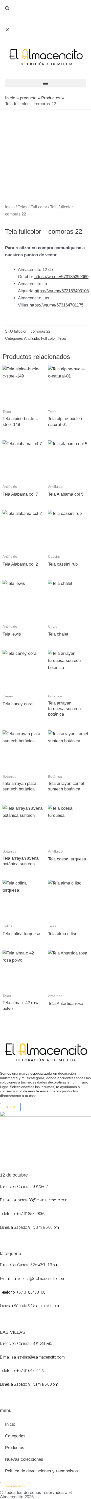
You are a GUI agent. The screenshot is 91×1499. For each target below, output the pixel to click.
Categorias (15, 1436)
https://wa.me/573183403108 (62, 290)
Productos (14, 1447)
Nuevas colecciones (24, 1459)
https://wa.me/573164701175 (56, 305)
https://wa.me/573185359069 (61, 276)
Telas (22, 207)
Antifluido (31, 338)
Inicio (10, 207)
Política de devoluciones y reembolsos (41, 1471)
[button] (45, 8)
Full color (38, 207)
